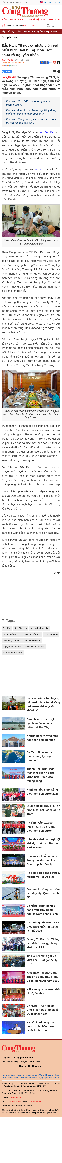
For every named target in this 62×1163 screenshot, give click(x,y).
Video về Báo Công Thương (39, 1075)
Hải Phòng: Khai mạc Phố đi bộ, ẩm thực (43, 991)
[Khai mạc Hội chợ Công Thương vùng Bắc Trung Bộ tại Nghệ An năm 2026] (13, 977)
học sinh (39, 169)
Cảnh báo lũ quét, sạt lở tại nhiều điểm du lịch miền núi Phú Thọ (42, 723)
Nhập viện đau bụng (34, 646)
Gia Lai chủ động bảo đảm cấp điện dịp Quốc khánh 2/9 (43, 893)
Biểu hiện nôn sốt (32, 640)
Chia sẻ (8, 72)
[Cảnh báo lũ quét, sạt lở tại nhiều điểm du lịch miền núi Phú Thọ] (13, 723)
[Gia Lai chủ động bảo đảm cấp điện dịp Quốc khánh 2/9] (13, 893)
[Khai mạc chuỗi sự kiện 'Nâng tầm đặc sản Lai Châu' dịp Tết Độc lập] (13, 860)
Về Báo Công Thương (13, 1075)
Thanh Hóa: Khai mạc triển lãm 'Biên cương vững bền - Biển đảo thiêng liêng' (41, 775)
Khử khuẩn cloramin (12, 653)
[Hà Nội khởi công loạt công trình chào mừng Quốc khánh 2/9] (13, 1027)
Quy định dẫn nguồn (49, 1077)
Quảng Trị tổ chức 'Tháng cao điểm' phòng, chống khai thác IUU (43, 943)
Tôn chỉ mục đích (29, 1077)
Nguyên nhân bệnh (12, 646)
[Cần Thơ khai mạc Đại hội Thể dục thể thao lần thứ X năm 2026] (13, 844)
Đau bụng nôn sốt (11, 640)
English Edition (52, 2)
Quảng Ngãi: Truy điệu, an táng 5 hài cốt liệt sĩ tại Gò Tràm (43, 810)
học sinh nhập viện (39, 628)
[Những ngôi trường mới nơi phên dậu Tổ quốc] (13, 740)
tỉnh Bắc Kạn (47, 132)
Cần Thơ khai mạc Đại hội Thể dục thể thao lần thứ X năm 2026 (43, 843)
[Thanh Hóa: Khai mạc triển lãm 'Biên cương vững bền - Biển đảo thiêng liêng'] (13, 773)
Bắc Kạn (7, 628)
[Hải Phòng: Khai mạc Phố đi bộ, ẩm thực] (13, 994)
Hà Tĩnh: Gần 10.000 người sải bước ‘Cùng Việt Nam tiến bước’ (41, 826)
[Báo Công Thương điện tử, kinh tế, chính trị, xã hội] (25, 10)
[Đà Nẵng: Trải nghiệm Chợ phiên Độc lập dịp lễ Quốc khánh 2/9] (13, 1010)
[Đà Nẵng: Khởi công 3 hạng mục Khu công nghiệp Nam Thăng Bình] (13, 910)
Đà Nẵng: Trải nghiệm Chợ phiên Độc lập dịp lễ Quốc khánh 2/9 (43, 1009)
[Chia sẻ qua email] (54, 71)
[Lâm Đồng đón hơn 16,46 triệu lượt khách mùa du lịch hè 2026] (13, 927)
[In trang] (58, 72)
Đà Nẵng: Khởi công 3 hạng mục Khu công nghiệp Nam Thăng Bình (42, 909)
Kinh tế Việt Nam (36, 20)
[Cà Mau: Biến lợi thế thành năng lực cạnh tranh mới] (13, 756)
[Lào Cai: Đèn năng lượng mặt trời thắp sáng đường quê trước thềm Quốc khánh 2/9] (13, 703)
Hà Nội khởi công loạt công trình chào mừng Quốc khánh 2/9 (41, 1026)
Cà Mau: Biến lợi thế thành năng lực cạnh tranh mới (40, 756)
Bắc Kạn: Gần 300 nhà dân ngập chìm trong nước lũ (29, 103)
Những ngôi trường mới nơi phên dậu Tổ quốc (42, 737)
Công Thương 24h (26, 31)
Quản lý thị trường (47, 31)
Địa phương (10, 37)
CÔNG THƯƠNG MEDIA (13, 20)
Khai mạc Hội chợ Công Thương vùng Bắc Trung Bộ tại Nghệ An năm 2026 (43, 976)
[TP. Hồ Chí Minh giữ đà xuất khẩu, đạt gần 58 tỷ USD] (13, 960)
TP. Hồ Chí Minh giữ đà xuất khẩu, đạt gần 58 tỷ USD (42, 960)
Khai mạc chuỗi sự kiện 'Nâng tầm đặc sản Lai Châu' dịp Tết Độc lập (42, 860)
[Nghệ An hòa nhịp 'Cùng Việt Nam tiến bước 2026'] (13, 794)
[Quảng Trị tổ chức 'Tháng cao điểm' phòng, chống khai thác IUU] (13, 944)
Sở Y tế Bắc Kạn (33, 634)
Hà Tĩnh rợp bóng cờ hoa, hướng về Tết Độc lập (43, 874)
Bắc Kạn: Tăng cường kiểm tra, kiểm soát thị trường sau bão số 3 (31, 121)
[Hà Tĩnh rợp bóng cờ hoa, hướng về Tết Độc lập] (13, 877)
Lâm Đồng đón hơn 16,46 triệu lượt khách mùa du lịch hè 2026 (43, 926)
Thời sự (10, 31)
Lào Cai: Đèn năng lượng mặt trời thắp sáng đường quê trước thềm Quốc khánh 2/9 (43, 704)
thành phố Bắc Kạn (12, 634)
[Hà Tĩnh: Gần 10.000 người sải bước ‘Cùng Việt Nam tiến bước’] (13, 827)
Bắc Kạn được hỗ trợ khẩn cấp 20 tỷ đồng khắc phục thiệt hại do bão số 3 (31, 112)
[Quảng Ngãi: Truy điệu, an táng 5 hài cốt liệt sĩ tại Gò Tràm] (13, 810)
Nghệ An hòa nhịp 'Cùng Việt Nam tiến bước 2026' (43, 791)
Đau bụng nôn (51, 634)
